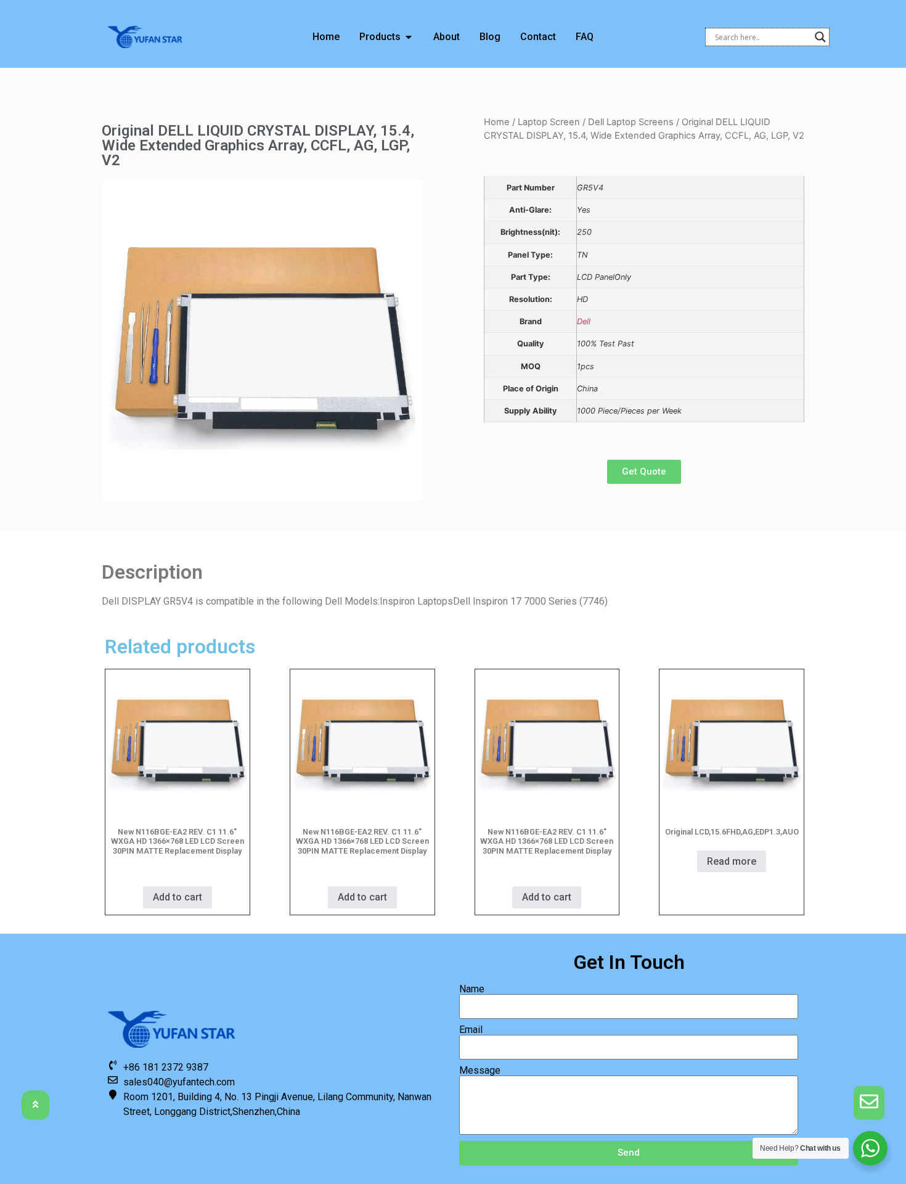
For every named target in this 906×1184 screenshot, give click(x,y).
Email (471, 1030)
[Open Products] (409, 37)
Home (497, 122)
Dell (583, 321)
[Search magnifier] (820, 37)
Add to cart (177, 897)
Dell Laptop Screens (631, 122)
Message (479, 1071)
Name (471, 989)
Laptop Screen (549, 122)
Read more (731, 861)
